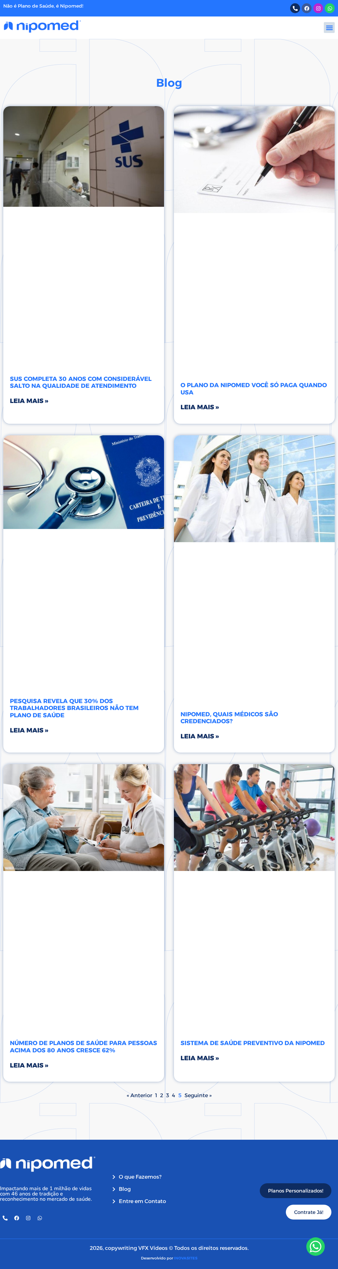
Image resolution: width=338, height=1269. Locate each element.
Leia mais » (29, 401)
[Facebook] (307, 8)
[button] (329, 27)
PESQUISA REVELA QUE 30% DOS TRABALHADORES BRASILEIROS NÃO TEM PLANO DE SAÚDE (74, 708)
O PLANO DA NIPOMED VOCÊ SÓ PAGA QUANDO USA (254, 389)
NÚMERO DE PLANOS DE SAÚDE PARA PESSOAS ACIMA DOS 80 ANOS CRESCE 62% (83, 1046)
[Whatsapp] (330, 8)
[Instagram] (318, 8)
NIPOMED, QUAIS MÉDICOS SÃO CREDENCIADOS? (229, 718)
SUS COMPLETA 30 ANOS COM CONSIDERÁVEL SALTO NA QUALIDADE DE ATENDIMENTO (81, 382)
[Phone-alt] (295, 8)
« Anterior (139, 1095)
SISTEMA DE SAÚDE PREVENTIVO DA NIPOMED (253, 1043)
